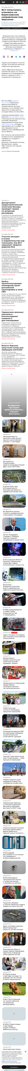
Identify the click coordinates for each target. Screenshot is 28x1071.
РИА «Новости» (17, 49)
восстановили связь (16, 117)
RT (19, 139)
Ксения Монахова (13, 151)
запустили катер (8, 124)
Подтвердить (14, 1067)
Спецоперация (6, 28)
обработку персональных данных (11, 1060)
